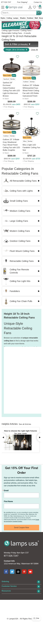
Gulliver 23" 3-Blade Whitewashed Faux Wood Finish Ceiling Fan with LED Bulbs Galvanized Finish (31, 90)
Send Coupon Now (21, 527)
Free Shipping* (22, 2)
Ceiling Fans (26, 30)
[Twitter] (12, 571)
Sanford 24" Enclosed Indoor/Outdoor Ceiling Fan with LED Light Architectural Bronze (11, 89)
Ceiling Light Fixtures (10, 30)
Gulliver (26, 82)
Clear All (34, 50)
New (14, 75)
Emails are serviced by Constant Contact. (21, 520)
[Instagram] (18, 571)
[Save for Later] (17, 56)
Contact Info (9, 561)
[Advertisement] (13, 380)
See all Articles (25, 424)
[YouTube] (30, 571)
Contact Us (38, 2)
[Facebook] (6, 571)
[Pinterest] (24, 571)
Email (6, 490)
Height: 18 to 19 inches (16, 50)
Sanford (6, 79)
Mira (24, 141)
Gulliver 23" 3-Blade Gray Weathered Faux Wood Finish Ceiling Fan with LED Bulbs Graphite (11, 144)
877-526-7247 (6, 2)
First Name (8, 501)
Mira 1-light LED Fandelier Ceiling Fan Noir (31, 147)
